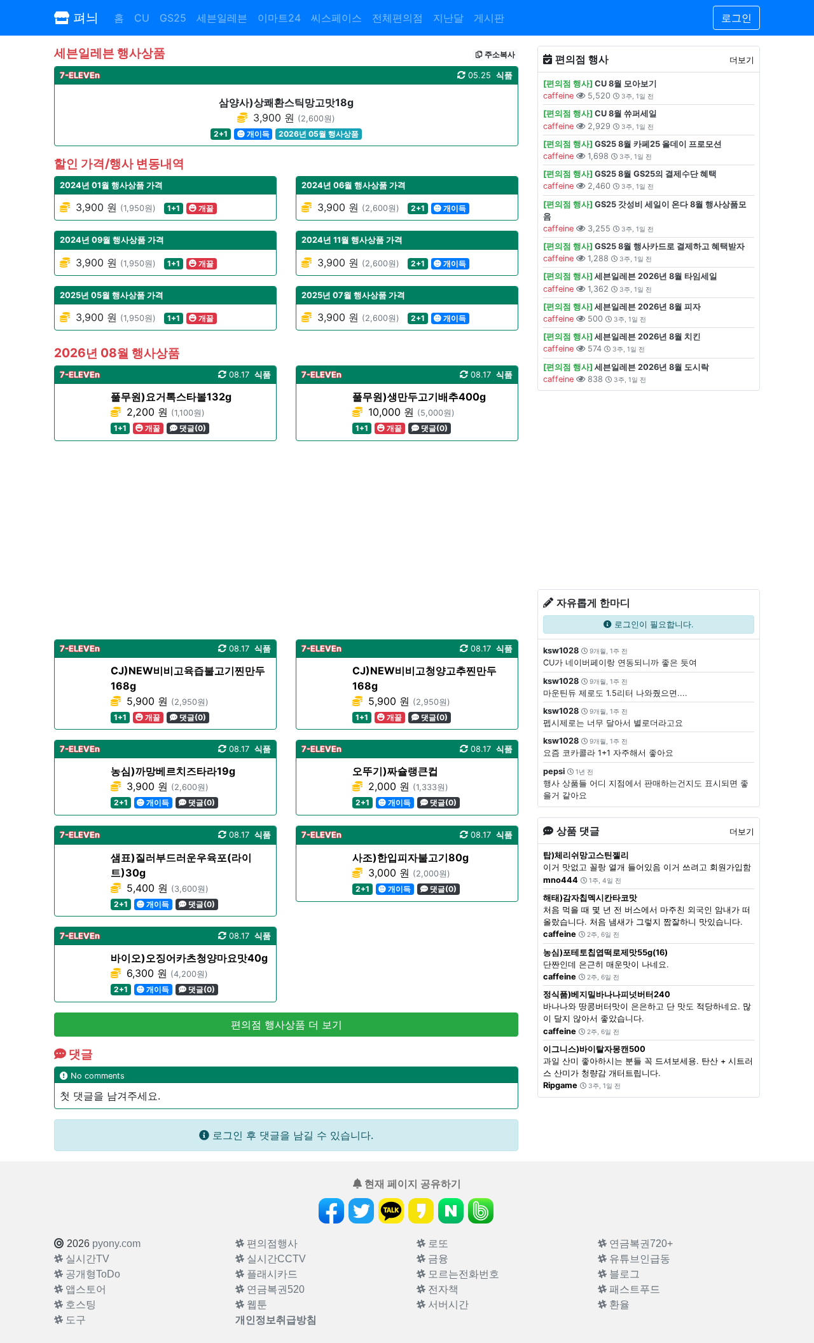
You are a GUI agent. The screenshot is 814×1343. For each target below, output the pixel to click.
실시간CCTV (275, 1258)
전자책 (442, 1289)
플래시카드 (271, 1274)
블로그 (623, 1274)
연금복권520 (274, 1289)
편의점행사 (271, 1243)
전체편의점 (397, 17)
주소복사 (499, 54)
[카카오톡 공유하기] (391, 1211)
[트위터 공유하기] (361, 1211)
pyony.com (116, 1243)
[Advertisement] (286, 540)
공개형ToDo (91, 1274)
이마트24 (279, 17)
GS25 (173, 17)
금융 (436, 1258)
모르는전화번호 (462, 1274)
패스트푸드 (633, 1289)
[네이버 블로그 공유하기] (451, 1211)
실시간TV (86, 1258)
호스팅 (79, 1304)
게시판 (489, 17)
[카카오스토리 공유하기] (421, 1211)
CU (141, 17)
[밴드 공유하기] (480, 1211)
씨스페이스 (336, 17)
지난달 (448, 17)
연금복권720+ (640, 1243)
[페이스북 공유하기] (331, 1211)
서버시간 (447, 1304)
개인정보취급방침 (276, 1319)
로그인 (736, 17)
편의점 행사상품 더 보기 (286, 1024)
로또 (436, 1243)
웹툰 (255, 1304)
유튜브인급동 (638, 1258)
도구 (74, 1319)
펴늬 (84, 18)
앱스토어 (84, 1289)
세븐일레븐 (222, 17)
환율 (618, 1304)
